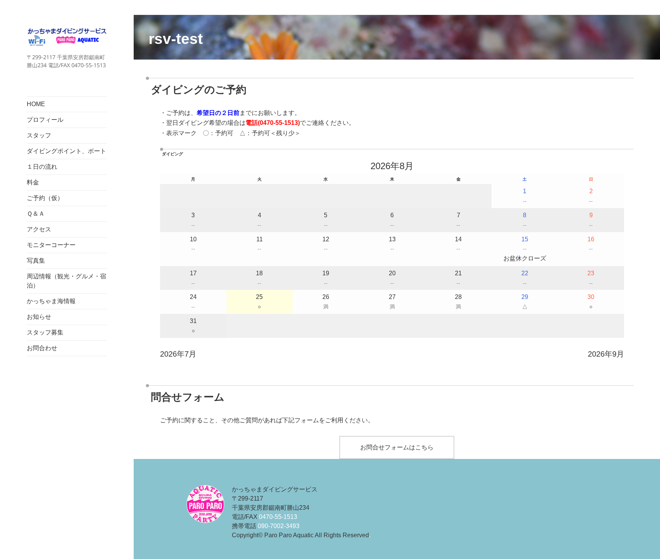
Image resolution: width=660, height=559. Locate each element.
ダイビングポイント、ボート (66, 151)
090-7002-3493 (278, 526)
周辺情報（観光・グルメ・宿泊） (66, 281)
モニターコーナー (51, 245)
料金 (33, 182)
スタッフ (39, 135)
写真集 (36, 260)
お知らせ (39, 316)
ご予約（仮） (45, 198)
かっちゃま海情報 (51, 301)
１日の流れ (42, 166)
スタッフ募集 (45, 332)
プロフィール (45, 119)
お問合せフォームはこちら (397, 447)
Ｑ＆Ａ (36, 213)
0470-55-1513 (279, 123)
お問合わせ (42, 348)
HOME (36, 104)
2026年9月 (606, 354)
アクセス (39, 229)
